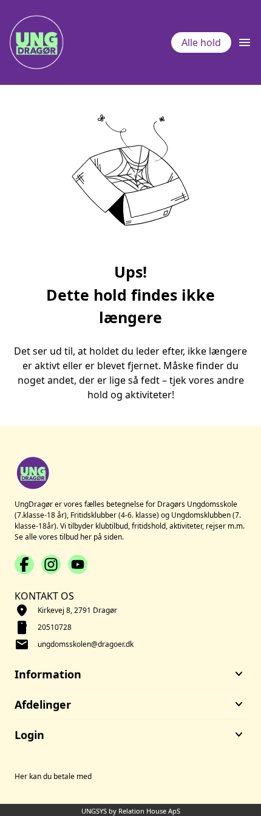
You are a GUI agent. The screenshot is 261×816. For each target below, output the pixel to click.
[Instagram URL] (51, 564)
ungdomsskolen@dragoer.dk (86, 644)
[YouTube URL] (77, 564)
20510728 (55, 627)
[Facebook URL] (24, 564)
